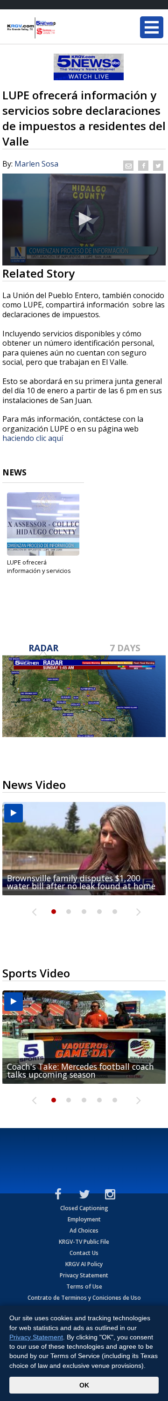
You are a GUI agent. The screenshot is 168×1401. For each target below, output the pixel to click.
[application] (84, 219)
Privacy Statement (84, 1275)
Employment (84, 1219)
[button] (84, 219)
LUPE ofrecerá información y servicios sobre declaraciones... (39, 570)
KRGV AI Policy (84, 1264)
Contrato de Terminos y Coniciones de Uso (84, 1298)
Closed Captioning (84, 1208)
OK (84, 1385)
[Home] (63, 28)
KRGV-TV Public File (84, 1242)
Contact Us (84, 1253)
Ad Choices (84, 1230)
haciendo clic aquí (33, 438)
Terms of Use (84, 1286)
